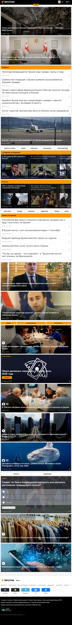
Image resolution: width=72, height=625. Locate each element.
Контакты (10, 600)
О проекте (4, 600)
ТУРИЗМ (66, 585)
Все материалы (23, 585)
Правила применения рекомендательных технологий (16, 605)
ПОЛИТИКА (32, 585)
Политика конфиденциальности (21, 602)
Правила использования (20, 600)
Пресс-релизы (38, 600)
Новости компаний (6, 602)
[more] (69, 33)
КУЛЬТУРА (59, 585)
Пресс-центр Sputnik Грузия (51, 600)
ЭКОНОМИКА (42, 585)
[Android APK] (6, 610)
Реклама (30, 600)
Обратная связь (36, 605)
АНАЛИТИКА (12, 585)
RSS (60, 600)
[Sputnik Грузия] (8, 3)
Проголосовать (8, 508)
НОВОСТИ (4, 585)
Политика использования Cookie (40, 602)
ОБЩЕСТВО (51, 585)
